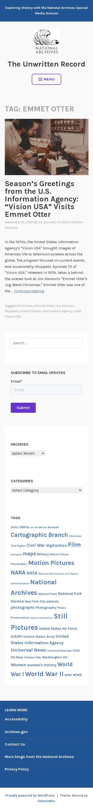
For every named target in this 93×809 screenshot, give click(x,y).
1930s (15, 527)
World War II (44, 674)
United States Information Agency (46, 311)
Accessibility (16, 719)
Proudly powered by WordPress (30, 795)
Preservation (20, 617)
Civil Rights (18, 545)
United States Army (39, 637)
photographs (23, 607)
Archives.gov (16, 731)
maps (29, 554)
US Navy (17, 657)
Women (18, 664)
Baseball (53, 527)
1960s (24, 527)
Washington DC (54, 657)
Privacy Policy (17, 769)
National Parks (47, 594)
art (32, 527)
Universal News (28, 650)
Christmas (24, 306)
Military (43, 554)
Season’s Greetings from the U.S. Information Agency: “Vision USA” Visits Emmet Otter (41, 199)
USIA (77, 311)
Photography (46, 608)
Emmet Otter (44, 306)
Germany (16, 554)
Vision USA (13, 317)
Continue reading (29, 291)
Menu (49, 79)
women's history (42, 665)
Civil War (35, 545)
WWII (77, 675)
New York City (35, 601)
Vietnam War (32, 657)
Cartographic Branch (39, 534)
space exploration (41, 617)
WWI (68, 675)
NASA (31, 573)
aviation (41, 527)
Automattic (46, 801)
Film (74, 544)
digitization (56, 545)
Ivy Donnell (46, 222)
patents (52, 601)
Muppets (12, 311)
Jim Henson (65, 306)
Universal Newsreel (59, 650)
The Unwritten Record (46, 64)
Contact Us (15, 744)
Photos (61, 607)
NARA (18, 572)
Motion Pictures (51, 563)
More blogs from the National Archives (39, 756)
